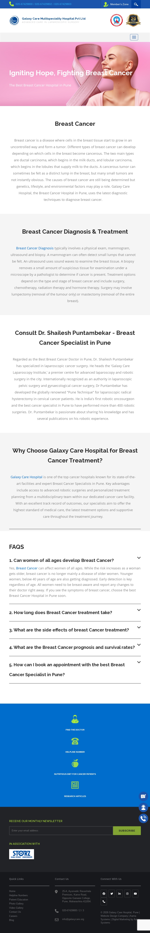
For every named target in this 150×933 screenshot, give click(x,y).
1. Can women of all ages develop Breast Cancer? (61, 560)
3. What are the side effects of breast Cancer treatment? (69, 630)
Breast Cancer (27, 568)
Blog (11, 920)
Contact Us (15, 911)
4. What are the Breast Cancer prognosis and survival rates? (72, 647)
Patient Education (18, 899)
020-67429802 (43, 4)
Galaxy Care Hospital (26, 477)
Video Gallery (16, 907)
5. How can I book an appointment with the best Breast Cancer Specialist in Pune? (67, 669)
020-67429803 (62, 4)
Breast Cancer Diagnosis (35, 248)
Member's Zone (119, 4)
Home (12, 891)
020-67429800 (24, 4)
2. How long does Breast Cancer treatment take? (60, 612)
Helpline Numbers (18, 895)
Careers (13, 916)
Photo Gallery (16, 903)
